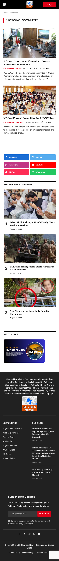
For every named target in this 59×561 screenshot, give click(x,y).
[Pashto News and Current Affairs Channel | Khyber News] (29, 4)
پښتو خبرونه (50, 4)
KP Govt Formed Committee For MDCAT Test (28, 118)
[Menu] (4, 4)
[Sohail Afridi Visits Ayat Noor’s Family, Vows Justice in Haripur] (30, 204)
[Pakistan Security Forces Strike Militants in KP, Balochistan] (30, 248)
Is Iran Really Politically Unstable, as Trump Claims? (42, 472)
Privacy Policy (17, 524)
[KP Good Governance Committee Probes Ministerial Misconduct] (29, 43)
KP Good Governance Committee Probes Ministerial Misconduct (26, 62)
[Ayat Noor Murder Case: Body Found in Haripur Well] (30, 292)
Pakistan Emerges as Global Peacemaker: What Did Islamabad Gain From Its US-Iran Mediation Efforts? (43, 453)
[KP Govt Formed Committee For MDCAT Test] (29, 100)
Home (5, 13)
